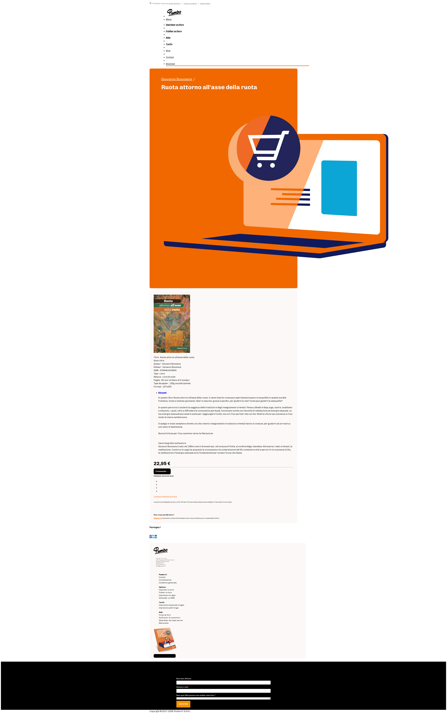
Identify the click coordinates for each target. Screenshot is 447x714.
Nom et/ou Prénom (184, 679)
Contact (170, 57)
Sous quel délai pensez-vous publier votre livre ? (195, 695)
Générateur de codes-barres (171, 620)
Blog (168, 50)
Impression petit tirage (168, 608)
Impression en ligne (167, 595)
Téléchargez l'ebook (165, 656)
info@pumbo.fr (161, 566)
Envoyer (183, 704)
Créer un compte (190, 4)
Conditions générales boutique (165, 497)
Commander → (162, 471)
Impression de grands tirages (171, 605)
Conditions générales (168, 583)
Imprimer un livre (166, 590)
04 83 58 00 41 (175, 4)
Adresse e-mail (182, 687)
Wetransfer (164, 623)
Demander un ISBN (167, 598)
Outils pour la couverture (169, 618)
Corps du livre (165, 615)
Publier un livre (165, 592)
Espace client (205, 4)
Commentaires (165, 580)
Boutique (170, 63)
